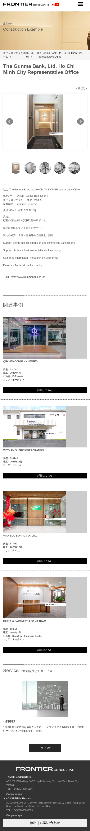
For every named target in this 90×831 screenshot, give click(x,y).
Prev (9, 121)
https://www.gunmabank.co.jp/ (28, 277)
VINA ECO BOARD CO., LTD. (20, 535)
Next (80, 121)
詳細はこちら (45, 390)
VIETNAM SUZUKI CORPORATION (23, 450)
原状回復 (10, 721)
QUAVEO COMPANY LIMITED (20, 361)
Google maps (14, 794)
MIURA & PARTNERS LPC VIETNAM (24, 621)
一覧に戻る (45, 748)
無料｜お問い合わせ (45, 823)
